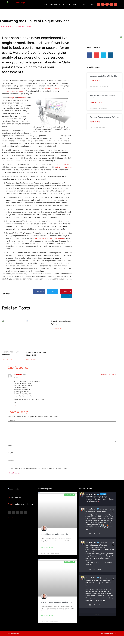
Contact (91, 4)
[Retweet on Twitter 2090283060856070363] (91, 534)
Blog (84, 4)
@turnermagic (104, 509)
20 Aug (112, 509)
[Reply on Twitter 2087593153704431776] (87, 605)
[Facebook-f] (9, 512)
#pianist (96, 527)
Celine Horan (18, 374)
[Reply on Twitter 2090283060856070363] (87, 534)
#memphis (89, 527)
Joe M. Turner (91, 509)
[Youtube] (111, 4)
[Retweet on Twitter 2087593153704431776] (91, 605)
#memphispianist (106, 527)
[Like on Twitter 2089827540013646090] (94, 569)
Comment (12, 420)
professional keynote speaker (13, 91)
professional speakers (60, 165)
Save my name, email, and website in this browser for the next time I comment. (38, 468)
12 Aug (112, 578)
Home (45, 4)
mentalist (48, 88)
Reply (15, 405)
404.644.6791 (17, 498)
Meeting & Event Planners (59, 4)
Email (10, 453)
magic (11, 98)
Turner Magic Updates (23, 26)
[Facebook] (98, 4)
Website (11, 460)
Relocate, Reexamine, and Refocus (104, 117)
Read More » (7, 359)
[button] (39, 291)
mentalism (22, 98)
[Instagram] (103, 4)
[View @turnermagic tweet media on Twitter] (87, 529)
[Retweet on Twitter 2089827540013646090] (91, 569)
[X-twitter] (107, 4)
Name (10, 445)
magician (56, 88)
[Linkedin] (115, 4)
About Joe (76, 4)
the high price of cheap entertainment (50, 238)
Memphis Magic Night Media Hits (103, 76)
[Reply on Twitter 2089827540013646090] (87, 569)
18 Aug (112, 542)
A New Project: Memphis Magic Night (56, 602)
